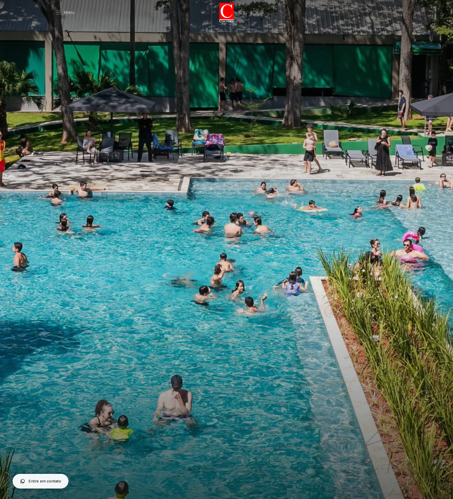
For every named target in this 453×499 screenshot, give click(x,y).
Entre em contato (44, 481)
